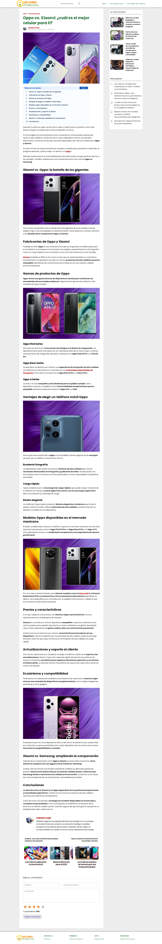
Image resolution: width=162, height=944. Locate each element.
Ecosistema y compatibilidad (38, 115)
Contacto (47, 939)
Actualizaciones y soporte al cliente (41, 111)
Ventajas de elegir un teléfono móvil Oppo (43, 102)
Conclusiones (32, 121)
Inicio (104, 4)
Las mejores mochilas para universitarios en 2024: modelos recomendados (127, 86)
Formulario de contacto (136, 4)
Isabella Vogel (33, 28)
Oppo (68, 151)
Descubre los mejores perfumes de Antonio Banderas (127, 122)
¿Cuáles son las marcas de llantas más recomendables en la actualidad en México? (127, 105)
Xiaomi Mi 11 (84, 593)
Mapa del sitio (99, 939)
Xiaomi (26, 257)
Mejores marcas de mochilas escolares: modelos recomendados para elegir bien (127, 114)
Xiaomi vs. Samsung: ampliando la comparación (45, 118)
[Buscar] (79, 3)
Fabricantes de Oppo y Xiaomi (39, 95)
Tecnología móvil (116, 4)
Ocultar (83, 88)
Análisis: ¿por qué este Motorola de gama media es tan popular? (41, 840)
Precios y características (36, 108)
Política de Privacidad (127, 939)
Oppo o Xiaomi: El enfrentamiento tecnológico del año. (84, 840)
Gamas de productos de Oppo (39, 98)
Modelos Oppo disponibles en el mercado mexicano (47, 105)
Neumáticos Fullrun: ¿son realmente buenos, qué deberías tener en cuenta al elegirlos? (127, 96)
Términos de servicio (76, 939)
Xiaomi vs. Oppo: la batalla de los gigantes (43, 92)
